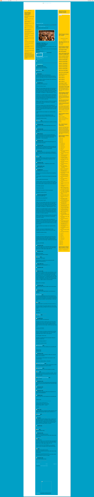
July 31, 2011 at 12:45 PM (42, 155)
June (61, 233)
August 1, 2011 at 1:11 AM (42, 266)
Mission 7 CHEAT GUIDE (63, 63)
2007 (60, 244)
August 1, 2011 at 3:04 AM (42, 289)
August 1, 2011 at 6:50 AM (42, 367)
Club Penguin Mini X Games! (64, 189)
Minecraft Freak (39, 345)
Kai (37, 302)
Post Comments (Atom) (44, 465)
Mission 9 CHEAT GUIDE (63, 59)
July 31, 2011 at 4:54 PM (42, 168)
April (61, 235)
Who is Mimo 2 (62, 77)
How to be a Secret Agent (63, 72)
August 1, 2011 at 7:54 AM (42, 380)
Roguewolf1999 (39, 368)
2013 (60, 139)
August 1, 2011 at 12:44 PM (42, 394)
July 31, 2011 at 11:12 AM (42, 144)
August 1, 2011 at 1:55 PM (42, 413)
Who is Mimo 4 (62, 81)
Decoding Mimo (62, 74)
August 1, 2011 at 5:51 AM (42, 352)
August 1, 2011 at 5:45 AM (42, 317)
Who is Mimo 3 (62, 79)
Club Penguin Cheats (42, 26)
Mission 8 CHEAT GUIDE (63, 61)
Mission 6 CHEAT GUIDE (63, 65)
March (62, 236)
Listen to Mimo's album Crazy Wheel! (42, 56)
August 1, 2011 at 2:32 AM (42, 284)
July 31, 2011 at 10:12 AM (42, 128)
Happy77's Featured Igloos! (64, 168)
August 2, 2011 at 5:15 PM (42, 424)
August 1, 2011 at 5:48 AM (42, 344)
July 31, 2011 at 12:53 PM (42, 161)
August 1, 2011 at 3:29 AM (42, 293)
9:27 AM (38, 59)
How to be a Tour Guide (63, 70)
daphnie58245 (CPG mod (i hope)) (42, 377)
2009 (60, 242)
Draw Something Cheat (63, 84)
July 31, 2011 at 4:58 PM (42, 193)
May (61, 234)
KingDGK (38, 414)
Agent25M (39, 314)
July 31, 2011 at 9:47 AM (42, 119)
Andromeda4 (39, 294)
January (62, 239)
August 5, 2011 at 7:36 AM (42, 456)
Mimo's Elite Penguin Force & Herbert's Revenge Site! (64, 54)
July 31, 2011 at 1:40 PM (42, 165)
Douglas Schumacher (40, 363)
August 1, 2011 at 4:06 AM (42, 301)
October (62, 145)
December (62, 143)
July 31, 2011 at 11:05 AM (42, 139)
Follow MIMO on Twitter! (40, 57)
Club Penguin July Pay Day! (64, 231)
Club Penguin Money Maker (64, 86)
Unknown (38, 120)
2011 (60, 142)
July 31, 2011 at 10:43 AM (42, 132)
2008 (60, 243)
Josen (38, 371)
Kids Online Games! (62, 51)
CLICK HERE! (61, 44)
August (62, 148)
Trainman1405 (39, 70)
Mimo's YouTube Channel (63, 56)
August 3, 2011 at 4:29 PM (42, 428)
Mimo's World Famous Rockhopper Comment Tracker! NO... (64, 166)
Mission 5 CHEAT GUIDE (63, 66)
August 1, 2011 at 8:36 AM (42, 389)
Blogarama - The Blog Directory (63, 249)
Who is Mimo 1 (62, 75)
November (62, 144)
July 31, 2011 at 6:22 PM (42, 250)
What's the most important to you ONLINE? (46, 24)
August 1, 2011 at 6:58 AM (42, 376)
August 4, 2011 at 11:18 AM (42, 437)
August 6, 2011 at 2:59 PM (42, 460)
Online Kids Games (39, 58)
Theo (38, 429)
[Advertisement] (47, 6)
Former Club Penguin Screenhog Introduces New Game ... (64, 214)
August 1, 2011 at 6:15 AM (42, 362)
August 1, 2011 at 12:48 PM (42, 408)
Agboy (38, 156)
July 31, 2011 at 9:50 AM (42, 123)
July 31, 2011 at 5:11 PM (42, 244)
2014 (60, 138)
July (61, 149)
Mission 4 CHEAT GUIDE (63, 68)
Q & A (66, 74)
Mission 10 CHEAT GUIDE (63, 57)
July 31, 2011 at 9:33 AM (42, 69)
